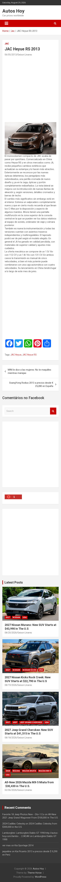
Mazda (16, 771)
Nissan (16, 617)
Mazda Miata (29, 771)
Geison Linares (25, 54)
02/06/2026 (11, 790)
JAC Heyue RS (29, 354)
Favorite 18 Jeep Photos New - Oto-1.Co (23, 814)
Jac (7, 43)
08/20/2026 (11, 632)
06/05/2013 (11, 54)
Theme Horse (35, 872)
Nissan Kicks (29, 670)
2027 (8, 617)
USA (25, 617)
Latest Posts (14, 582)
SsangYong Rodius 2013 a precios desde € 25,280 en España (31, 384)
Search (53, 411)
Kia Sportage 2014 (24, 845)
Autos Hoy (13, 11)
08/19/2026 (11, 685)
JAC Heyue (15, 354)
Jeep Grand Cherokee (31, 722)
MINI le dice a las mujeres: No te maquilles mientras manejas (29, 371)
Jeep (15, 722)
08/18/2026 (11, 737)
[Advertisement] (30, 89)
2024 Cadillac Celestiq (13, 823)
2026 (8, 771)
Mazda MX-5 (45, 771)
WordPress (40, 876)
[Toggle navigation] (6, 23)
